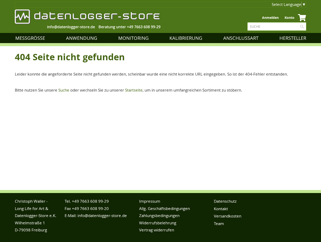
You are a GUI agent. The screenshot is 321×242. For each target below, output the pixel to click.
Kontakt (221, 208)
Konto (289, 17)
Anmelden (270, 17)
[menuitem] (31, 38)
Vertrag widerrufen (156, 230)
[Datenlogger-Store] (87, 16)
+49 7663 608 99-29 (143, 26)
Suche (63, 90)
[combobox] (276, 26)
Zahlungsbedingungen (159, 215)
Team (219, 223)
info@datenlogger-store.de (102, 215)
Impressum (149, 201)
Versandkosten (227, 216)
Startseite (134, 90)
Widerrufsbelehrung (157, 223)
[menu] (161, 38)
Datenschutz (225, 201)
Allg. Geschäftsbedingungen (164, 208)
